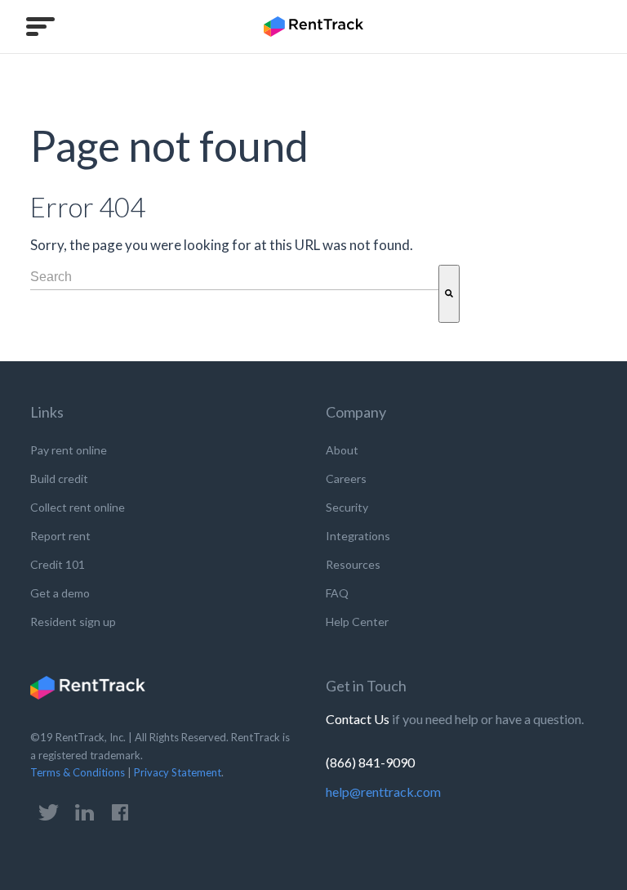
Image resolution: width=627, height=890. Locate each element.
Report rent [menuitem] (60, 536)
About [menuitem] (342, 450)
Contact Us (359, 719)
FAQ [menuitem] (337, 593)
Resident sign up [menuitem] (73, 621)
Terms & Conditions (77, 772)
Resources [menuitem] (353, 564)
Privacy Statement (177, 772)
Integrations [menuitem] (358, 536)
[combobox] (234, 277)
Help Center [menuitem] (357, 621)
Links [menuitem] (47, 412)
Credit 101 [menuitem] (57, 564)
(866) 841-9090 (370, 762)
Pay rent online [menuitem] (68, 450)
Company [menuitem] (356, 412)
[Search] (449, 294)
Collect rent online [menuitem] (77, 507)
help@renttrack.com (383, 791)
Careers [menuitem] (346, 478)
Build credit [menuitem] (59, 478)
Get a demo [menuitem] (60, 593)
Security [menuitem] (347, 507)
